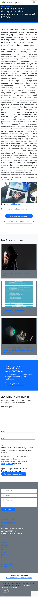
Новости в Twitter (8, 566)
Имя (3, 431)
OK (5, 591)
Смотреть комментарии (19, 221)
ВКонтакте (5, 526)
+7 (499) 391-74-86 (8, 519)
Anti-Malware (15, 204)
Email (3, 438)
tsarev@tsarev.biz (8, 523)
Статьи (4, 547)
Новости (4, 545)
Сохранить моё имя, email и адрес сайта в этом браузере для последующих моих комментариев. (17, 450)
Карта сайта (6, 557)
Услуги (3, 550)
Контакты (5, 554)
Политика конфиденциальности (19, 578)
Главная (4, 542)
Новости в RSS (7, 564)
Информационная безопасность (14, 209)
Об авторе (5, 552)
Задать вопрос (15, 384)
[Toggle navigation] (34, 2)
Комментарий (7, 407)
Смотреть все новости (19, 216)
